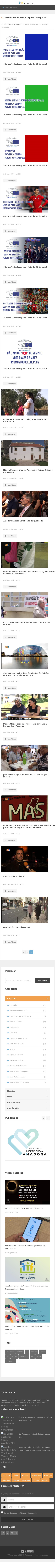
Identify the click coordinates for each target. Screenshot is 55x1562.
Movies (34, 1351)
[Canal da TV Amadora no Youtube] (16, 1533)
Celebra (16, 1475)
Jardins (28, 1049)
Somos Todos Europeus (28, 1071)
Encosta (36, 1480)
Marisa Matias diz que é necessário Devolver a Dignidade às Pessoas (25, 724)
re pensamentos (28, 1060)
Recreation (11, 1361)
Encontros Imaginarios (28, 1038)
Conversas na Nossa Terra (28, 1016)
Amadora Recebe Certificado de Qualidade (23, 520)
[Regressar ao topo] (46, 1546)
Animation (24, 1356)
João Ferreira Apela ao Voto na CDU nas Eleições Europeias (25, 775)
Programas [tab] (12, 998)
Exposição (48, 1475)
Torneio (16, 1480)
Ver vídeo (12, 79)
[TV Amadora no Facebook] (3, 1533)
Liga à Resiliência (28, 1055)
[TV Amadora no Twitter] (7, 1533)
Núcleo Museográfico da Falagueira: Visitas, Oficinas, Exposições (28, 471)
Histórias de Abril (28, 1044)
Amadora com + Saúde (28, 1010)
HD (27, 1351)
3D (8, 1356)
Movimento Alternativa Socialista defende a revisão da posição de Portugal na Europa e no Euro (29, 826)
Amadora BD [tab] (13, 1108)
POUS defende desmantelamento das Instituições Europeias (26, 623)
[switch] (2, 1512)
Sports (42, 1351)
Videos (20, 1351)
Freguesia (6, 1480)
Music (39, 1356)
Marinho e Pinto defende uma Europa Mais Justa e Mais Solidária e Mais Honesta (29, 572)
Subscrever (27, 1519)
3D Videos (10, 1351)
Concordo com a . (20, 1513)
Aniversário (36, 1475)
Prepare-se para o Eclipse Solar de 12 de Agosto (24, 1208)
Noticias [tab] (11, 1091)
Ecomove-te (28, 1027)
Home (7, 8)
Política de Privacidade (27, 1513)
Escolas (45, 1480)
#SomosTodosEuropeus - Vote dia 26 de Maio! (25, 64)
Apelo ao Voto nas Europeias (16, 927)
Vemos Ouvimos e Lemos (28, 1082)
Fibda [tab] (9, 1096)
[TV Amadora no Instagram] (12, 1533)
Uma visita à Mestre (28, 1077)
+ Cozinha (28, 1005)
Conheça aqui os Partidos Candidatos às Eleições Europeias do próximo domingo (26, 674)
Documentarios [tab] (14, 1102)
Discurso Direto (28, 1021)
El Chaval (28, 1033)
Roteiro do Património (28, 1066)
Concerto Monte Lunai (13, 876)
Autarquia (26, 1480)
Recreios (25, 1475)
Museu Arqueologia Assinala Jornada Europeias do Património (26, 420)
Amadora (6, 1475)
